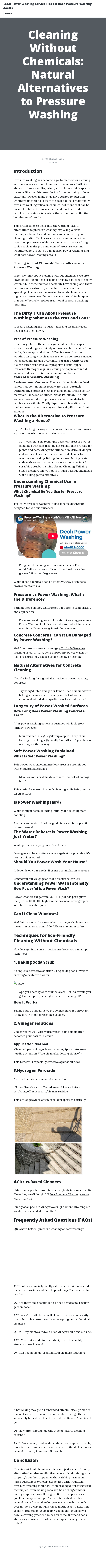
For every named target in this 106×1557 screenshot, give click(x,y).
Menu (8, 13)
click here (68, 288)
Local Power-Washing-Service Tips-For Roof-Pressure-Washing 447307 (47, 6)
